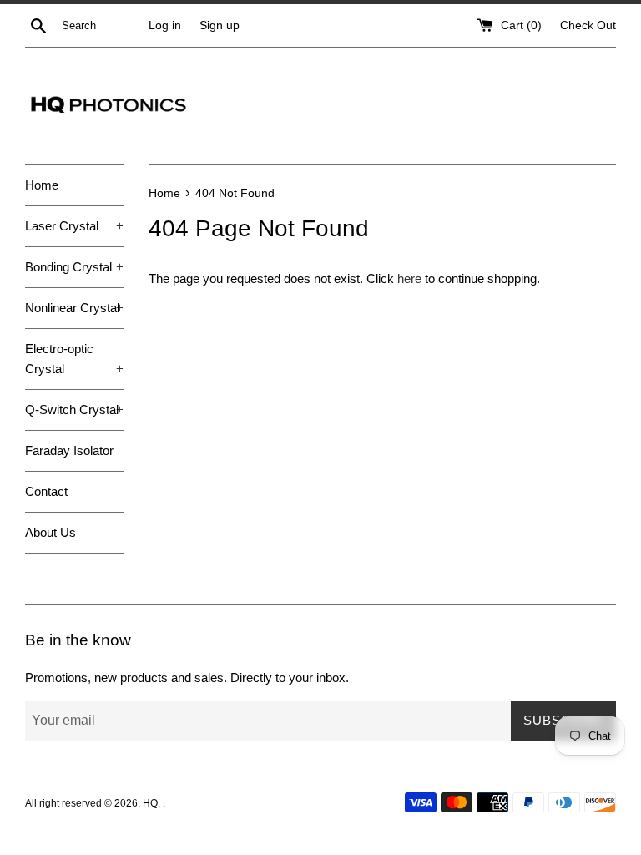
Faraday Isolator (69, 450)
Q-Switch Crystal (74, 409)
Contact (46, 491)
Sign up (219, 25)
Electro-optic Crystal (74, 358)
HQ (150, 803)
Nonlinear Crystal (74, 308)
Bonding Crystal (74, 267)
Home (41, 185)
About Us (50, 532)
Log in (165, 25)
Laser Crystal (74, 226)
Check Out (588, 25)
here (409, 278)
